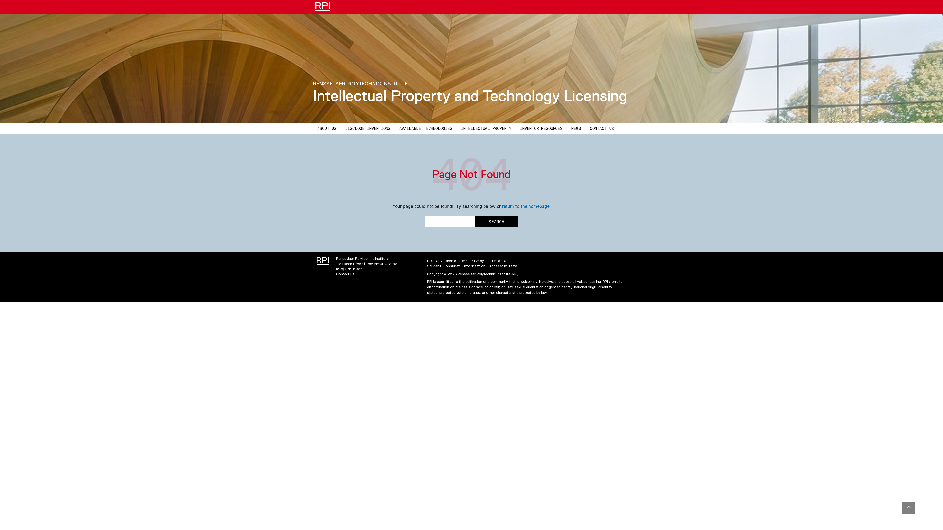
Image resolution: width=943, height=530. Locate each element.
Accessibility (503, 266)
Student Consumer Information (456, 266)
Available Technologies (425, 128)
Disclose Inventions (367, 128)
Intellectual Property (486, 128)
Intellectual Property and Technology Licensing (470, 95)
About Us (326, 128)
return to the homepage (526, 206)
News (576, 128)
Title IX (497, 261)
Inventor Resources (541, 128)
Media (451, 261)
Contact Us (602, 128)
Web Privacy (473, 261)
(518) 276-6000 (349, 269)
